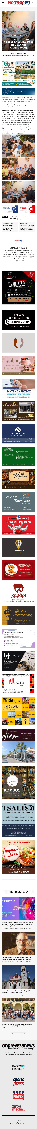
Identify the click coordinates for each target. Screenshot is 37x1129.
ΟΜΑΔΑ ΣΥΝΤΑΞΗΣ (20, 53)
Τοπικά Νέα (24, 35)
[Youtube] (23, 260)
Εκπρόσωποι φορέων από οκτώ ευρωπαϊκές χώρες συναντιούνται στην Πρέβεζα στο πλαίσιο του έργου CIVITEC (17, 1025)
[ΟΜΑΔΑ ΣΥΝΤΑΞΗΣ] (18, 241)
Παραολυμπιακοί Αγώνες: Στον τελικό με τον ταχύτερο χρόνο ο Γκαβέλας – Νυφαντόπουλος (9, 228)
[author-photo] (3, 928)
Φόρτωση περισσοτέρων (18, 1034)
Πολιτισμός (12, 35)
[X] (20, 260)
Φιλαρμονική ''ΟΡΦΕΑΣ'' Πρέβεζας (11, 218)
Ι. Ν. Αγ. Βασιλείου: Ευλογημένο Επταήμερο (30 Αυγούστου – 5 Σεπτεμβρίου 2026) (16, 991)
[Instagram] (17, 260)
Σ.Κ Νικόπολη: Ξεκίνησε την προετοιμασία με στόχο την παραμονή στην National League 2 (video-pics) (27, 228)
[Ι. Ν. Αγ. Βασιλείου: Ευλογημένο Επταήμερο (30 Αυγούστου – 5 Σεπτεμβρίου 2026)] (18, 977)
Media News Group (21, 1124)
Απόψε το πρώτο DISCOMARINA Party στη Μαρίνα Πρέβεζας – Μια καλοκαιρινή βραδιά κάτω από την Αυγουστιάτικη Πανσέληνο (17, 924)
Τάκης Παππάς (20, 216)
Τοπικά (27, 216)
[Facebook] (14, 260)
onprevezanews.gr (10, 1120)
